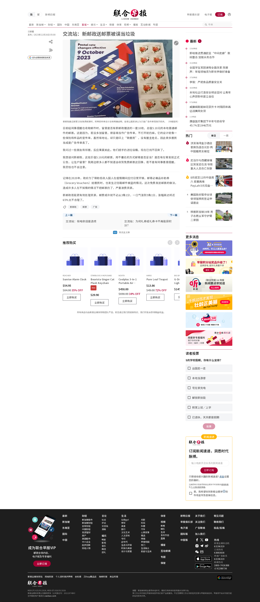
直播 (163, 538)
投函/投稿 (219, 528)
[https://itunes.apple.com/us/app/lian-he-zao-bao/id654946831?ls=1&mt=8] (203, 558)
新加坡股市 (87, 519)
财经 (50, 24)
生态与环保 (126, 544)
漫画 (104, 529)
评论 (104, 522)
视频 (126, 24)
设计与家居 (126, 551)
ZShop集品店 (90, 576)
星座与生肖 (146, 551)
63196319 (219, 546)
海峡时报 (103, 576)
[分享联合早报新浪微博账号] (206, 546)
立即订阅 (42, 563)
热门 (143, 544)
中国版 (184, 540)
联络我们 (219, 522)
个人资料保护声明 (64, 576)
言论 (84, 24)
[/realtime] (199, 41)
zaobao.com (50, 595)
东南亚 (75, 24)
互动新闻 (145, 24)
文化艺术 (125, 532)
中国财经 (86, 529)
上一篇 (69, 215)
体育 (119, 24)
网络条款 (49, 576)
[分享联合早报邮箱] (202, 552)
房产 (84, 535)
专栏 (123, 538)
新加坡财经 (87, 522)
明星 (104, 539)
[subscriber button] (229, 14)
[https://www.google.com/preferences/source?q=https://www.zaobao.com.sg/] (224, 577)
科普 (143, 525)
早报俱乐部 (193, 14)
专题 (155, 24)
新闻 (163, 525)
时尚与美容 (126, 548)
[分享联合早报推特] (202, 540)
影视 (104, 542)
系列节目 (165, 535)
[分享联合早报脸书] (197, 540)
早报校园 (145, 541)
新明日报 (50, 14)
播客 (135, 24)
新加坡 (40, 24)
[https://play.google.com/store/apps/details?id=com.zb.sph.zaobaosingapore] (203, 566)
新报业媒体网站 (35, 576)
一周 (226, 135)
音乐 (104, 545)
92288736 (222, 568)
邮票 (85, 206)
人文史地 (125, 535)
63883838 (219, 552)
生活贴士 (145, 548)
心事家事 (145, 532)
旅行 (123, 529)
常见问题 (219, 516)
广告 (95, 206)
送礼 (104, 552)
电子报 (208, 14)
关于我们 (200, 516)
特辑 (143, 538)
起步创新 (86, 544)
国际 (59, 24)
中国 (67, 24)
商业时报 (114, 576)
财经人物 (86, 548)
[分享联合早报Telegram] (202, 546)
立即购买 (72, 297)
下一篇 (173, 215)
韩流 (104, 549)
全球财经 (86, 525)
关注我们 (200, 522)
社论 (104, 519)
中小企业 (86, 541)
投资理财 (86, 532)
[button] (229, 14)
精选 (143, 535)
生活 (102, 24)
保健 (111, 24)
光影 (143, 519)
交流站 (105, 525)
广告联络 (200, 528)
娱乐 (93, 24)
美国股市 (86, 538)
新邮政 (73, 206)
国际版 (184, 534)
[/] (130, 14)
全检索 (78, 576)
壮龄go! (125, 519)
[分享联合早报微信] (197, 552)
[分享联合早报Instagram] (197, 546)
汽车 (143, 529)
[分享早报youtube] (206, 540)
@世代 (124, 541)
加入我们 (200, 534)
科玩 (143, 522)
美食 (123, 525)
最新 (31, 24)
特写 (123, 522)
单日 (213, 135)
